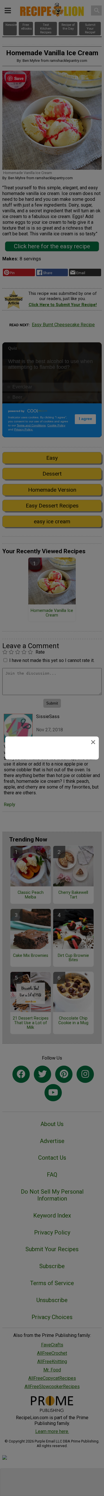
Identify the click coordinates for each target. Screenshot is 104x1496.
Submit (52, 793)
